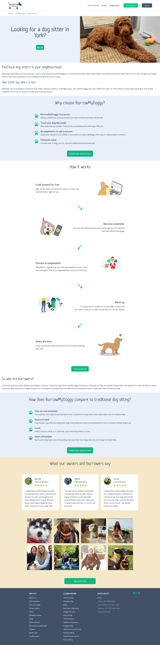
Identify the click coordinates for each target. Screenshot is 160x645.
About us (32, 598)
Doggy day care (70, 612)
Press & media (34, 605)
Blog (65, 605)
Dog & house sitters (71, 636)
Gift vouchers (34, 601)
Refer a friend (34, 622)
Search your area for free (80, 153)
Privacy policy (34, 608)
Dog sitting (32, 13)
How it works (69, 598)
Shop (31, 619)
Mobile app (33, 633)
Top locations (69, 619)
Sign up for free (80, 581)
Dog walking (68, 640)
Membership (68, 601)
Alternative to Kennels (72, 629)
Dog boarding (69, 633)
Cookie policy (34, 636)
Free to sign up (80, 369)
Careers (32, 629)
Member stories (35, 615)
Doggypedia (20, 13)
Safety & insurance (71, 622)
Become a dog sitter (71, 608)
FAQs (100, 598)
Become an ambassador (38, 626)
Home (10, 13)
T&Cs (31, 612)
